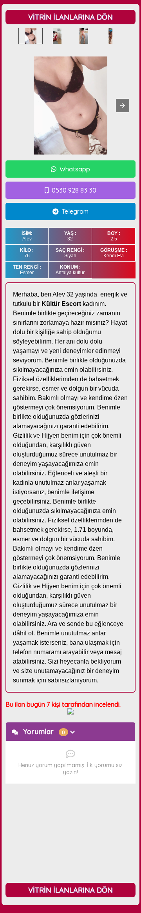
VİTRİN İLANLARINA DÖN (70, 17)
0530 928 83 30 (74, 190)
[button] (122, 105)
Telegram (75, 211)
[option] (30, 36)
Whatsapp (75, 169)
